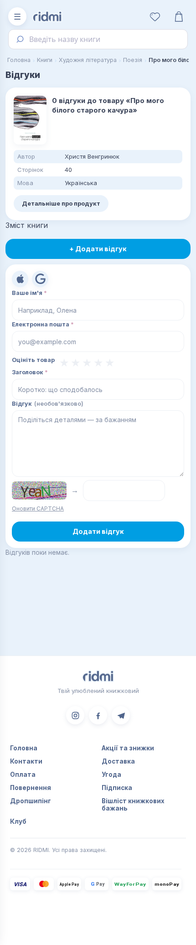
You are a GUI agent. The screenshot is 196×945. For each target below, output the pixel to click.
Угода (111, 774)
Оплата (23, 774)
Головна (19, 60)
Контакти (26, 761)
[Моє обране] (155, 16)
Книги (44, 60)
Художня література (88, 60)
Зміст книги (26, 225)
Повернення (30, 787)
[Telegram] (121, 715)
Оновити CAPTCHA (38, 508)
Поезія (132, 60)
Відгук (47, 403)
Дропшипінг (30, 801)
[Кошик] (179, 16)
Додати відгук (98, 531)
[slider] (87, 362)
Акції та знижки (128, 748)
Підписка (117, 787)
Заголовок (30, 372)
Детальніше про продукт (61, 203)
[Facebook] (98, 715)
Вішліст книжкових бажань (133, 804)
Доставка (118, 761)
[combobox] (98, 39)
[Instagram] (75, 715)
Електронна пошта (43, 324)
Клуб (18, 821)
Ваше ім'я (29, 292)
